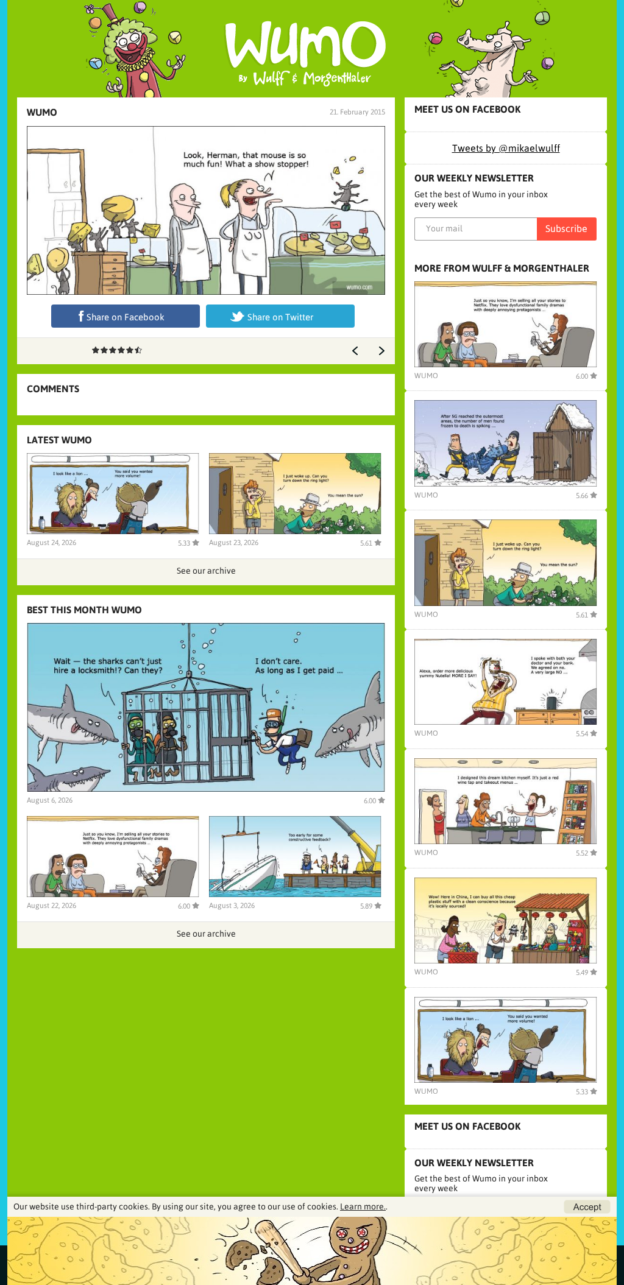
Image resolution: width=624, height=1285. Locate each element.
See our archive (206, 571)
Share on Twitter (280, 317)
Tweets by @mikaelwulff (506, 148)
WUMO (42, 112)
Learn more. (363, 1206)
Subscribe (566, 228)
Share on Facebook (126, 317)
